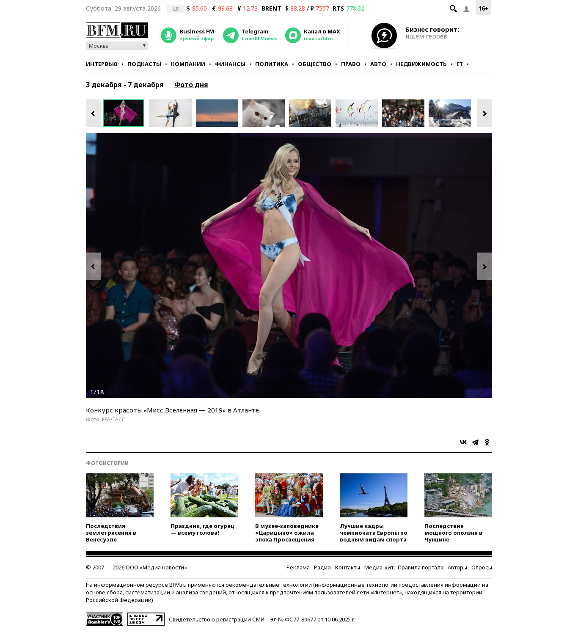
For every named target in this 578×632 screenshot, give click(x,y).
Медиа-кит (379, 567)
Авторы (457, 567)
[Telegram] (475, 442)
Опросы (481, 567)
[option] (126, 113)
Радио (322, 567)
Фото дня (191, 84)
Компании (188, 64)
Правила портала (420, 567)
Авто (378, 64)
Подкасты (144, 64)
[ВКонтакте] (463, 442)
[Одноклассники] (487, 442)
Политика (271, 64)
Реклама (298, 567)
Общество (314, 64)
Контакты (347, 567)
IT (460, 64)
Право (351, 64)
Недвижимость (421, 64)
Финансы (230, 64)
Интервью (102, 64)
